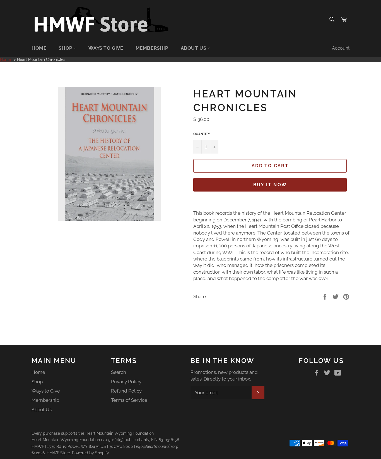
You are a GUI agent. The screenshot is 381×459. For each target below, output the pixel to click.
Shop (66, 48)
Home (39, 48)
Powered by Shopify (90, 453)
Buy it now (270, 184)
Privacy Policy (126, 381)
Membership (152, 48)
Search (118, 372)
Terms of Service (129, 400)
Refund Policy (126, 391)
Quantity (201, 134)
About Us (194, 48)
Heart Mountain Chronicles (41, 59)
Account (340, 48)
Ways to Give (105, 48)
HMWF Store (58, 453)
